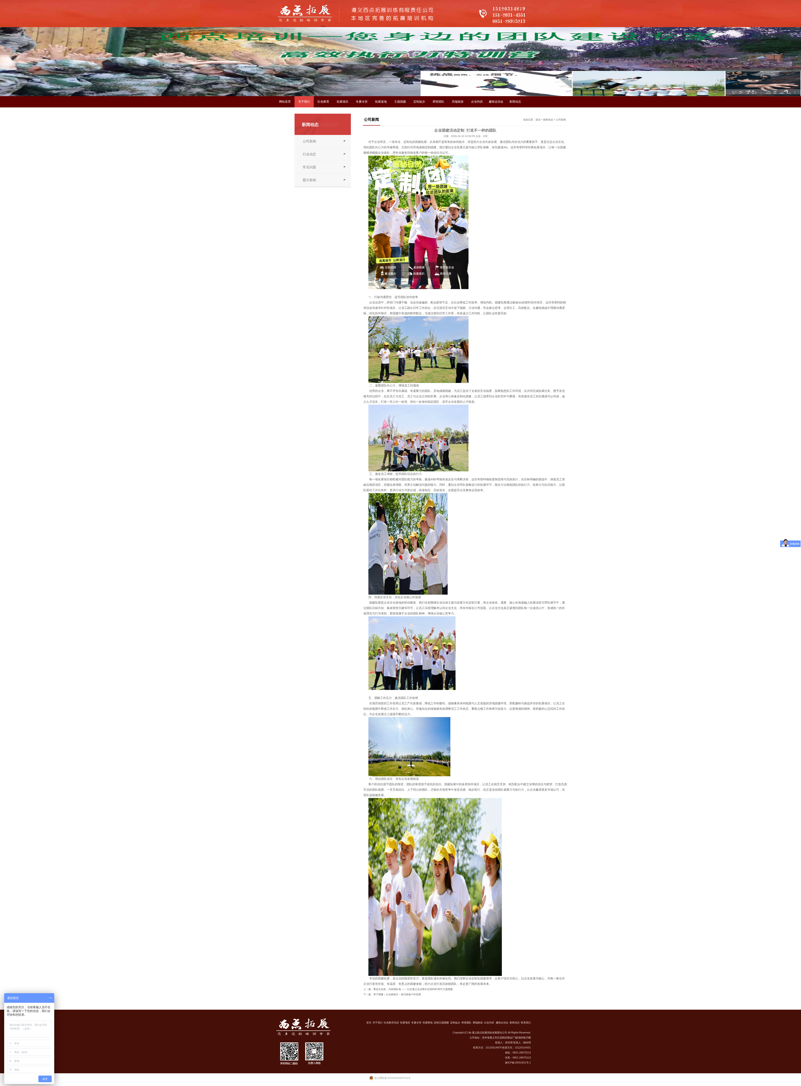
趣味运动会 (496, 101)
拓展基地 (381, 101)
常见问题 (309, 167)
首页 (537, 119)
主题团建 (400, 101)
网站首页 (285, 101)
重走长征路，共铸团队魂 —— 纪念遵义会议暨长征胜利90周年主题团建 (413, 989)
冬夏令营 (362, 101)
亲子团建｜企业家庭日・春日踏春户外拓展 (397, 994)
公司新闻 (309, 141)
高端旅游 (457, 101)
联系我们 (285, 113)
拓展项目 (342, 101)
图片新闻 (309, 180)
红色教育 (323, 101)
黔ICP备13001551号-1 (518, 1062)
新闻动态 (515, 101)
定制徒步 (419, 101)
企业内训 (477, 101)
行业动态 (309, 154)
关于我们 (304, 101)
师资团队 (438, 101)
